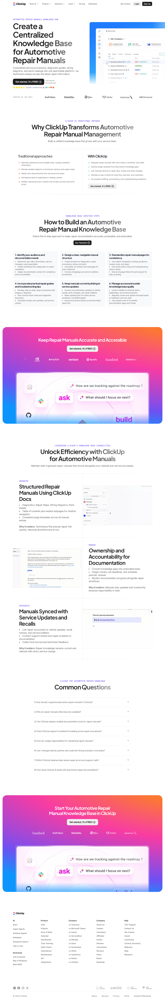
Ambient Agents (20, 933)
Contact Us (129, 928)
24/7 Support (130, 925)
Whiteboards (46, 954)
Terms (126, 996)
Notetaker (17, 937)
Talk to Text (18, 946)
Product (44, 920)
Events (99, 940)
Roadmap (101, 962)
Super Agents (19, 929)
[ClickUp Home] (19, 4)
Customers (101, 932)
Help (126, 920)
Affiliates (100, 936)
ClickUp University (132, 943)
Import (127, 936)
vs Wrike (72, 951)
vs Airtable (73, 962)
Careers (100, 928)
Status (94, 996)
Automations (46, 951)
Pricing (82, 4)
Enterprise (93, 4)
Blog (126, 951)
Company (100, 920)
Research (128, 954)
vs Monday (73, 940)
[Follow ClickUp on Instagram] (23, 988)
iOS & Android (19, 957)
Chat (43, 925)
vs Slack (72, 943)
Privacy (116, 996)
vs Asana (73, 932)
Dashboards (46, 940)
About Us (101, 925)
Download (17, 953)
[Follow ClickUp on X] (27, 988)
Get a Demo (129, 932)
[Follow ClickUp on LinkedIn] (14, 988)
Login (136, 4)
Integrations (46, 962)
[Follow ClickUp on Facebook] (18, 988)
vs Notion (73, 958)
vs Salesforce (74, 954)
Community (129, 940)
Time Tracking (47, 943)
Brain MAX (17, 964)
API (42, 958)
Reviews (100, 951)
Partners (100, 943)
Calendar (45, 936)
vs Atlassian (74, 925)
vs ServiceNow (75, 936)
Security (105, 996)
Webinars (128, 947)
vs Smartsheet (75, 947)
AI (14, 920)
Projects (44, 928)
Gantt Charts (46, 947)
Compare (73, 920)
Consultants (102, 947)
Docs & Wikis (46, 932)
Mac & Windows (20, 961)
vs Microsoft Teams (77, 928)
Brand (99, 958)
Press (99, 954)
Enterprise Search (20, 942)
